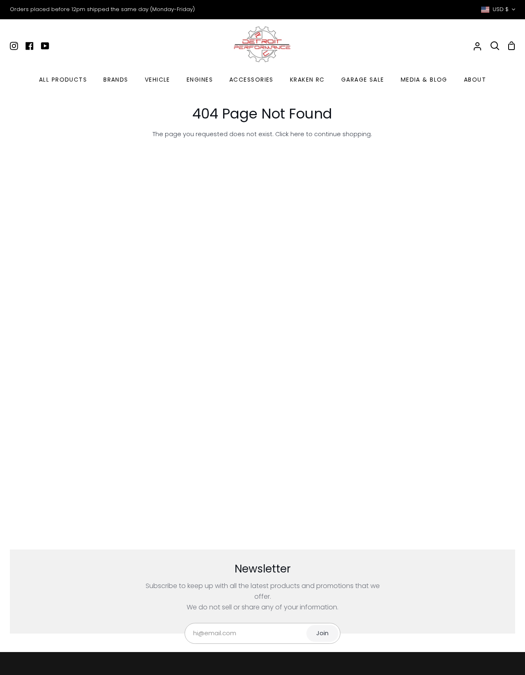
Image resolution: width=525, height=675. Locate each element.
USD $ (501, 9)
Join (322, 633)
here (297, 134)
